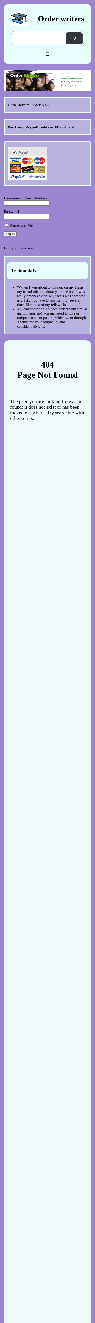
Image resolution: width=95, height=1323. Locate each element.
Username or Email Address (25, 198)
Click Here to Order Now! (29, 105)
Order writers (61, 18)
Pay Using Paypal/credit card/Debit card (41, 127)
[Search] (74, 38)
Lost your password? (20, 248)
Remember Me (21, 225)
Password (11, 211)
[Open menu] (47, 54)
